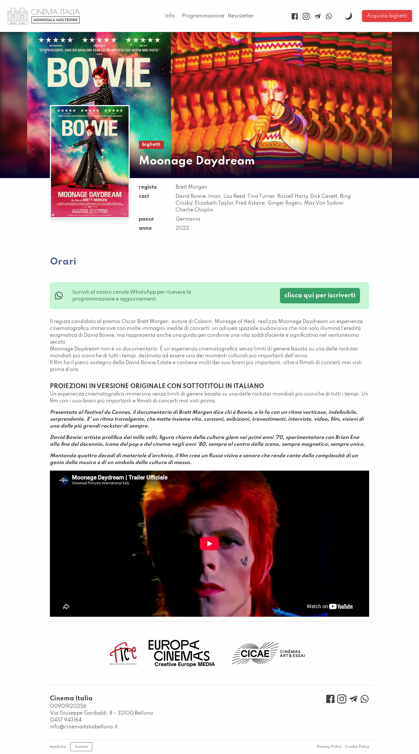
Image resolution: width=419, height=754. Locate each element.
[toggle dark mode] (348, 16)
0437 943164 (66, 720)
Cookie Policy (357, 747)
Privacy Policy (329, 747)
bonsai (81, 747)
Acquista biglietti (387, 16)
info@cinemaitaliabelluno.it (84, 726)
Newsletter (241, 16)
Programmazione (203, 16)
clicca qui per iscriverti (319, 296)
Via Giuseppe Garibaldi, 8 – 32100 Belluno (101, 713)
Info (170, 16)
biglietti (151, 144)
